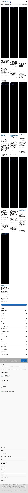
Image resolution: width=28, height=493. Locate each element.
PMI (2, 341)
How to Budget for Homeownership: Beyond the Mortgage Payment (23, 64)
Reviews (2, 474)
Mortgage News (4, 336)
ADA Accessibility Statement (5, 478)
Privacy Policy (3, 480)
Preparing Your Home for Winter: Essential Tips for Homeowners (14, 63)
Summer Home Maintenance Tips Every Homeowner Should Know (4, 139)
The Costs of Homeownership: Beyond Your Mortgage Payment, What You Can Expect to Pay (14, 213)
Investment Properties (5, 331)
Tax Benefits (4, 351)
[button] (26, 1)
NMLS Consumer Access (4, 477)
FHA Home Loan (3, 447)
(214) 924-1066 (4, 383)
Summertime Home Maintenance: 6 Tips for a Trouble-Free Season (4, 213)
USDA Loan (4, 352)
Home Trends (24, 210)
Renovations (4, 346)
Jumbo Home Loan (4, 453)
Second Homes (4, 349)
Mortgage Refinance (5, 338)
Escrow (3, 316)
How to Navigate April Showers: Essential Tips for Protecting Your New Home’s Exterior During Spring (5, 64)
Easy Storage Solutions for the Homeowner (5, 288)
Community (4, 313)
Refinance (3, 344)
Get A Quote (3, 472)
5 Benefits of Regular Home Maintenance (22, 137)
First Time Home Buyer (22, 59)
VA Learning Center (5, 354)
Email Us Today (4, 384)
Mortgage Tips (4, 339)
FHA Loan (3, 318)
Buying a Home (4, 310)
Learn (3, 333)
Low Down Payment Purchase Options (6, 456)
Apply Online (3, 471)
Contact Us (3, 469)
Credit (3, 315)
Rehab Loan (3, 450)
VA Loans (3, 356)
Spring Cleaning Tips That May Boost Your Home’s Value (13, 139)
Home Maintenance (4, 59)
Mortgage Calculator (5, 334)
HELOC (3, 321)
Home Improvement (13, 134)
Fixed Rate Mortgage (4, 445)
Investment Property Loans (5, 458)
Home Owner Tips (5, 326)
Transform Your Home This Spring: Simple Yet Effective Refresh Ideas (22, 214)
